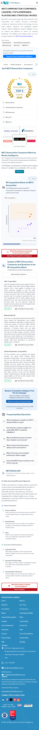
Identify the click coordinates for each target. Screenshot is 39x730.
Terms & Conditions (26, 634)
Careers (4, 634)
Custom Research (7, 625)
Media (4, 613)
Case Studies (24, 621)
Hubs (21, 629)
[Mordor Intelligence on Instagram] (18, 700)
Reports (22, 601)
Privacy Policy (6, 638)
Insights (4, 621)
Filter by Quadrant (10, 198)
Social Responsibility (26, 613)
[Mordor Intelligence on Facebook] (7, 700)
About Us (4, 605)
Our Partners (24, 609)
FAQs (21, 617)
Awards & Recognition (9, 617)
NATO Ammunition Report (24, 36)
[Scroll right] (36, 64)
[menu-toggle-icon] (2, 3)
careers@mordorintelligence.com (12, 691)
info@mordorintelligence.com (13, 668)
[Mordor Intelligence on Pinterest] (15, 700)
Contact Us (23, 625)
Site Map (22, 642)
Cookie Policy (24, 638)
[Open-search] (37, 3)
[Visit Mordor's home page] (6, 2)
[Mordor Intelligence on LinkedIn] (3, 700)
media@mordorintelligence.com (15, 674)
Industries (5, 629)
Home (4, 601)
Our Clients (5, 609)
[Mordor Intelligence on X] (11, 700)
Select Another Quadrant (18, 274)
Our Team (23, 605)
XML (3, 642)
